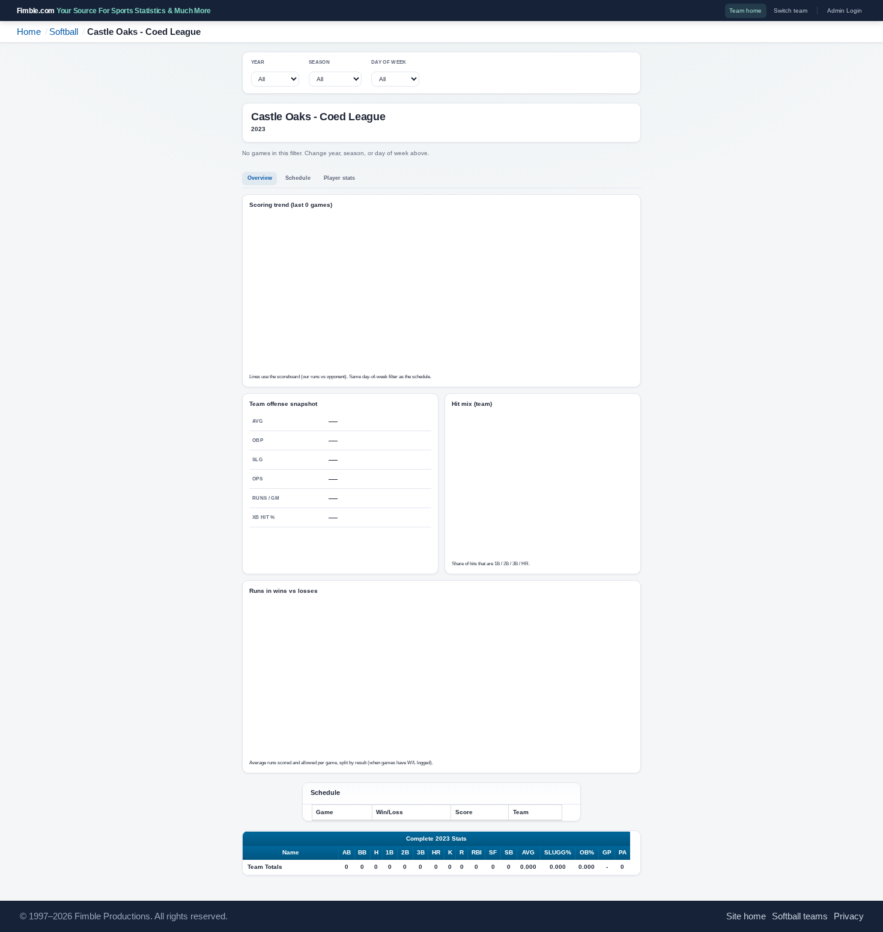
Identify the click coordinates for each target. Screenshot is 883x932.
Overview (259, 178)
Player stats (339, 178)
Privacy (849, 916)
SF (493, 852)
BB (362, 852)
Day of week (389, 62)
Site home (746, 916)
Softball (63, 32)
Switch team (790, 10)
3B (421, 852)
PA (623, 852)
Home (29, 32)
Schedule (298, 178)
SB (509, 852)
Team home (745, 10)
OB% (587, 852)
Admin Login (844, 10)
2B (405, 852)
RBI (477, 852)
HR (436, 852)
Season (319, 62)
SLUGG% (557, 852)
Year (258, 62)
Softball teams (800, 916)
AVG (528, 852)
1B (389, 852)
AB (346, 852)
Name (290, 852)
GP (606, 852)
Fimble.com (114, 11)
